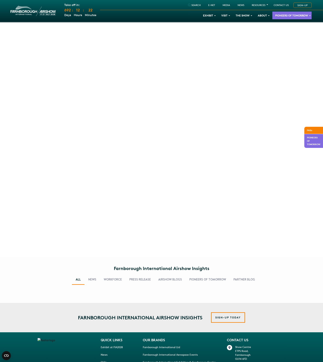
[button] (228, 317)
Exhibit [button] (208, 15)
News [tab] (92, 279)
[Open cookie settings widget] (6, 355)
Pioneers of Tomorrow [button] (291, 15)
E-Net (211, 5)
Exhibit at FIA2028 (112, 347)
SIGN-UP (302, 5)
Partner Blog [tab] (244, 279)
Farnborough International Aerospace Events (170, 354)
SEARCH (196, 5)
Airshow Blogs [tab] (170, 279)
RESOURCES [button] (258, 5)
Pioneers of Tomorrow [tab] (207, 279)
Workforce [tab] (113, 279)
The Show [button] (243, 15)
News (104, 354)
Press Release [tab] (140, 279)
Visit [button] (224, 15)
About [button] (262, 15)
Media (226, 5)
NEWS (241, 5)
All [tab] (78, 279)
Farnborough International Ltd (161, 347)
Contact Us (281, 5)
